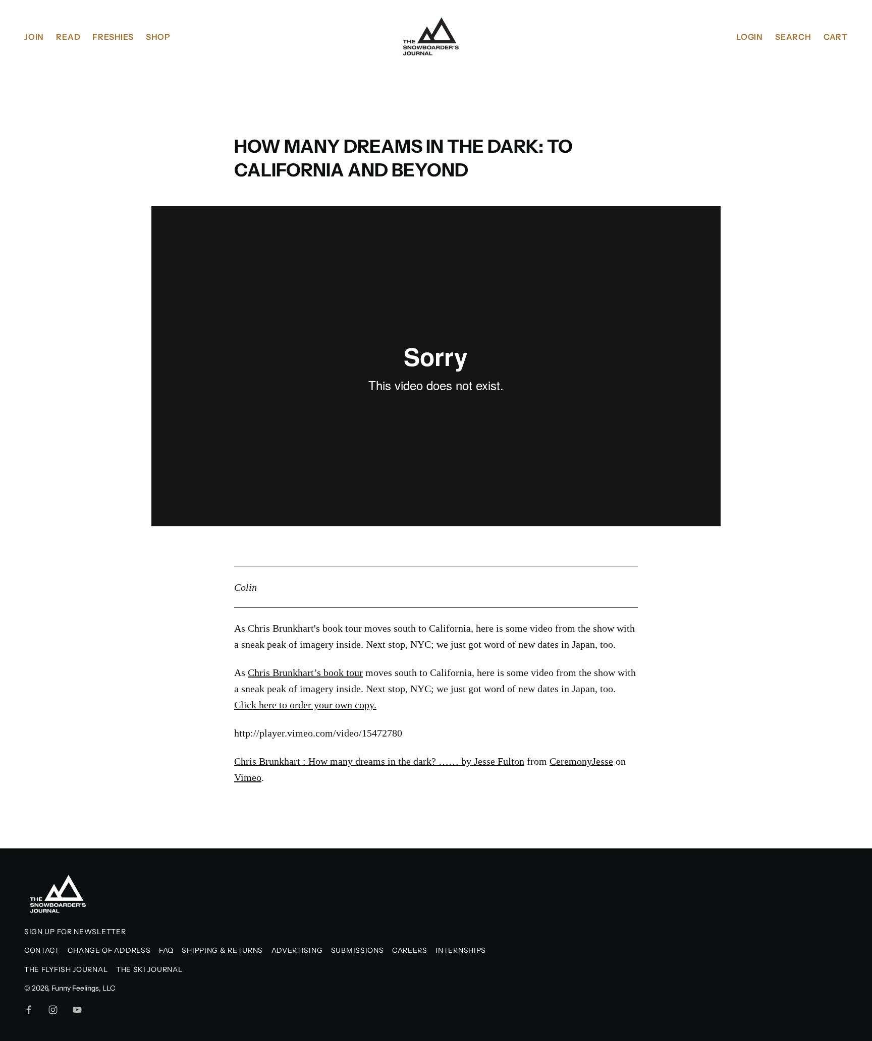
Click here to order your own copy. (305, 704)
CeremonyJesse (581, 761)
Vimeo (247, 777)
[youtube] (77, 1010)
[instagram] (53, 1010)
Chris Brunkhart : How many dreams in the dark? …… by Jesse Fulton (379, 761)
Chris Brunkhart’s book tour (305, 672)
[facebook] (29, 1010)
